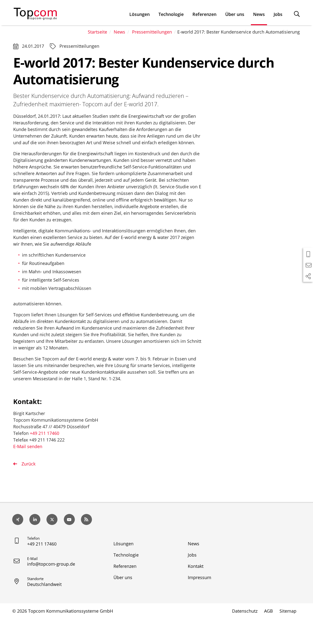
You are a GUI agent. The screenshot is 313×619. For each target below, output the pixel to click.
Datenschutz (244, 611)
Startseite (97, 32)
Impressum (199, 577)
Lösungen (139, 14)
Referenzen (204, 14)
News (259, 14)
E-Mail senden (27, 446)
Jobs (278, 14)
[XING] (17, 519)
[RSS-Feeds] (86, 519)
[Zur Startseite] (35, 13)
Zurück (27, 464)
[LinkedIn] (34, 519)
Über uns (234, 14)
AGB (268, 611)
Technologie (171, 14)
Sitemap (287, 611)
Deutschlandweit (44, 584)
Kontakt (195, 566)
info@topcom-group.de (51, 564)
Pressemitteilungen (152, 32)
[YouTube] (69, 519)
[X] (51, 519)
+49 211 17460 (44, 433)
